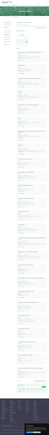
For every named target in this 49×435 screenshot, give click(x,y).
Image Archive (20, 409)
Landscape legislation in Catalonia (4, 418)
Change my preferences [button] (37, 432)
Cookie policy (8, 432)
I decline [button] (31, 432)
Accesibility (13, 432)
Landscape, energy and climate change (7, 34)
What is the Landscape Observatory (35, 404)
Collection (19, 404)
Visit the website (21, 60)
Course (35, 388)
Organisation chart (36, 417)
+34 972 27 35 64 (14, 430)
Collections (27, 402)
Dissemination (40, 388)
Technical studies (28, 405)
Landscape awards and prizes (7, 42)
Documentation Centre (20, 401)
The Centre (19, 403)
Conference (27, 388)
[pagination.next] (22, 381)
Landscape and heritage (7, 24)
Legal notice (17, 432)
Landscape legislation (7, 37)
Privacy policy (4, 432)
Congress (32, 388)
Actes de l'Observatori (21, 388)
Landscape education (7, 39)
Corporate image (35, 420)
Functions (34, 406)
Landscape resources (11, 401)
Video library (19, 407)
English (46, 2)
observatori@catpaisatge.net (21, 430)
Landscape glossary (7, 44)
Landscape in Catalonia (4, 401)
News (34, 409)
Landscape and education (6, 27)
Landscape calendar (7, 22)
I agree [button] (28, 432)
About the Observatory (35, 401)
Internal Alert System (23, 432)
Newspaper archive (20, 406)
